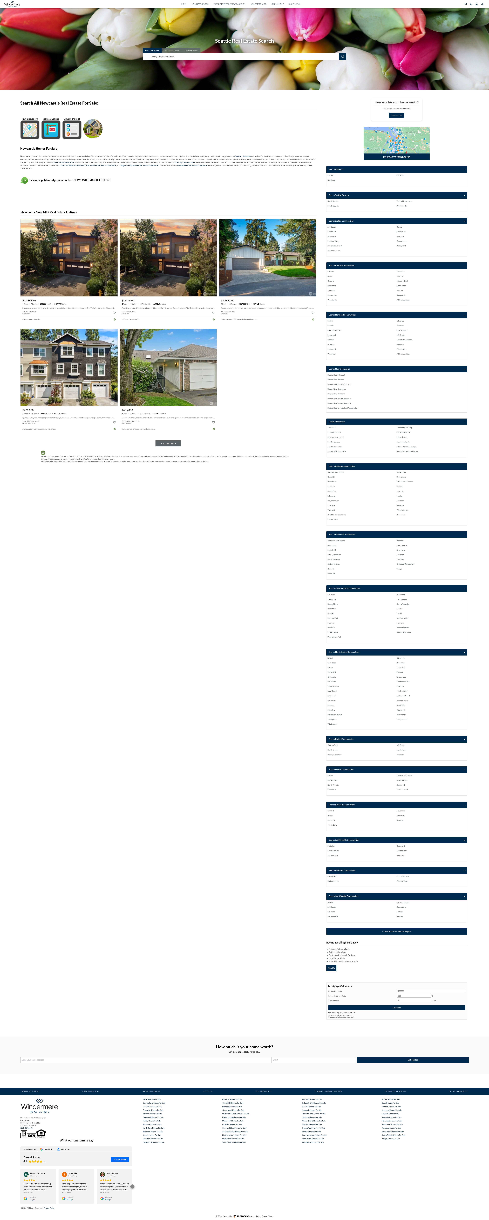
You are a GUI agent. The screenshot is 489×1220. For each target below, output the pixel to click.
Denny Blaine (333, 604)
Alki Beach (332, 227)
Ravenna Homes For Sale (391, 1128)
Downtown (401, 231)
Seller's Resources (151, 1091)
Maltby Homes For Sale (152, 1121)
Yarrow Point (333, 519)
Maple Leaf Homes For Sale (233, 1121)
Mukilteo (331, 344)
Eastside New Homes (336, 437)
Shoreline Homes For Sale (153, 1139)
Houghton (401, 811)
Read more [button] (28, 1192)
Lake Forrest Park (334, 330)
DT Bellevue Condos (405, 482)
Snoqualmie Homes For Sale (313, 1139)
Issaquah (400, 276)
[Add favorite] (114, 312)
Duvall (330, 276)
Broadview (401, 663)
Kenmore (400, 325)
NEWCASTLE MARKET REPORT (92, 180)
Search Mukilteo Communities (342, 870)
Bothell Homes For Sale (391, 1099)
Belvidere (331, 911)
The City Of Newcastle (185, 162)
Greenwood (401, 677)
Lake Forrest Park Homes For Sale (235, 1114)
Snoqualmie (401, 295)
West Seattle (402, 206)
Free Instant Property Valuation (229, 4)
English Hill (332, 550)
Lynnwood (332, 335)
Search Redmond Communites (342, 534)
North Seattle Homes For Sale (234, 1135)
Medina (400, 496)
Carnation (401, 271)
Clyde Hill (331, 477)
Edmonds (400, 321)
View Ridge (401, 715)
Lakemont (331, 496)
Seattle (238, 156)
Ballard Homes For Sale (152, 1099)
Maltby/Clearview (334, 754)
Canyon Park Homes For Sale (154, 1103)
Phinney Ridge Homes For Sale (234, 1128)
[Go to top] (482, 1206)
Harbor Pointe (333, 881)
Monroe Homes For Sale (152, 1124)
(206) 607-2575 (26, 1128)
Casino (330, 775)
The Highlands (333, 686)
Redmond (331, 290)
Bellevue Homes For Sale (232, 1099)
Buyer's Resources (90, 1091)
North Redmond (334, 559)
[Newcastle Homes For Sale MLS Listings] (72, 128)
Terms (264, 1216)
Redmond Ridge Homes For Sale (235, 1131)
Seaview (400, 916)
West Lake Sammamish (337, 515)
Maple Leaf (332, 696)
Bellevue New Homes (336, 472)
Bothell (330, 321)
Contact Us (294, 4)
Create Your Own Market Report (396, 931)
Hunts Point (332, 491)
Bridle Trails (401, 472)
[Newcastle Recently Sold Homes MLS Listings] (50, 128)
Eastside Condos (334, 432)
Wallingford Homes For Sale (153, 1142)
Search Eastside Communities (342, 265)
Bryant (330, 667)
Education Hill (402, 545)
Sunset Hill (401, 710)
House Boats (402, 437)
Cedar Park (401, 667)
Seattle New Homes (335, 446)
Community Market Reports (328, 1091)
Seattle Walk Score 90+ (337, 451)
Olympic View (402, 881)
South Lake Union (404, 632)
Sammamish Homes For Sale (393, 1131)
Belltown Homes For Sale (312, 1099)
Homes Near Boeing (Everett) (339, 398)
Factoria (400, 486)
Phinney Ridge (402, 700)
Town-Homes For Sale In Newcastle (100, 165)
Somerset (400, 505)
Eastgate (331, 486)
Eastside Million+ (403, 432)
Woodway (332, 354)
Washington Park (334, 637)
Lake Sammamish (334, 555)
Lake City (400, 686)
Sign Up (331, 968)
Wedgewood (402, 719)
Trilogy (399, 569)
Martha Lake (401, 750)
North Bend (401, 286)
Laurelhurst (332, 691)
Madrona (331, 623)
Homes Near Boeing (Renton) (339, 403)
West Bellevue (402, 510)
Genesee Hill (333, 916)
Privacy (270, 1216)
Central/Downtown (404, 201)
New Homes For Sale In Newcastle (192, 165)
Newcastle (332, 286)
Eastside (400, 175)
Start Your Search (168, 443)
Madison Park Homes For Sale (234, 1117)
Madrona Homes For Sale (312, 1117)
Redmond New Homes (336, 540)
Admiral (331, 902)
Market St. (332, 820)
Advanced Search (200, 4)
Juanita (330, 815)
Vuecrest (331, 510)
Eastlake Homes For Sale (152, 1106)
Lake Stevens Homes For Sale (313, 1114)
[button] (20, 1186)
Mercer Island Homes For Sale (314, 1121)
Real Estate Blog (258, 4)
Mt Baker (331, 846)
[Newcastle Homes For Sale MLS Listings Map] (29, 128)
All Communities (334, 250)
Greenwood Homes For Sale (233, 1110)
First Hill (331, 613)
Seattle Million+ (403, 442)
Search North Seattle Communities (344, 652)
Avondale (400, 540)
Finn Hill (331, 811)
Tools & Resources (458, 1091)
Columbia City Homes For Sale (314, 1103)
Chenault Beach (403, 876)
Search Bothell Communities (341, 739)
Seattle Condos (334, 442)
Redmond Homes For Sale (153, 1131)
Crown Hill (332, 672)
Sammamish (332, 295)
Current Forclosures (395, 1091)
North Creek (332, 750)
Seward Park (402, 851)
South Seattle (333, 206)
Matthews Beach (403, 696)
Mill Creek (401, 335)
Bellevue (246, 156)
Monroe (331, 340)
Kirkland (331, 281)
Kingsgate (401, 815)
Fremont (400, 672)
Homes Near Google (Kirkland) (339, 384)
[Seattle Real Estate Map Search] (397, 143)
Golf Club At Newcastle (63, 162)
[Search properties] (342, 56)
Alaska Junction (403, 902)
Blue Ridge (332, 663)
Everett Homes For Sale (311, 1106)
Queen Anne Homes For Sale (313, 1128)
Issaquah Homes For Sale (312, 1110)
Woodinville (332, 300)
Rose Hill (331, 569)
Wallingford (401, 246)
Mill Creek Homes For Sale (392, 1121)
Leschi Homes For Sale (390, 1114)
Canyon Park (333, 745)
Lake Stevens (402, 330)
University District (335, 246)
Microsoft (400, 500)
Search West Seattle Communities (343, 896)
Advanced (171, 50)
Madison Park (333, 618)
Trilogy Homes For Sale (391, 1139)
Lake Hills (400, 491)
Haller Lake (332, 681)
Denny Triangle (403, 604)
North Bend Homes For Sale (154, 1128)
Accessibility (255, 1216)
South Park (401, 855)
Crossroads (401, 477)
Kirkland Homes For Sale (152, 1114)
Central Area (402, 599)
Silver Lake (332, 790)
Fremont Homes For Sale (391, 1106)
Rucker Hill (401, 785)
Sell (191, 50)
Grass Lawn (401, 550)
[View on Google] (26, 1174)
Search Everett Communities (341, 769)
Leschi (399, 613)
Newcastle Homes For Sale (392, 1124)
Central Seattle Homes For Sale (314, 1135)
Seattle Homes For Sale (152, 1135)
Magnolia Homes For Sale (392, 1117)
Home (184, 4)
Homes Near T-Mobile (336, 394)
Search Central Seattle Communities (344, 588)
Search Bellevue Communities (342, 466)
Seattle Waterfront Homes (407, 451)
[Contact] (482, 1200)
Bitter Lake (401, 658)
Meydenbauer (333, 500)
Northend (331, 180)
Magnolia (400, 236)
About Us (207, 1091)
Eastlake (400, 609)
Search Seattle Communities (341, 221)
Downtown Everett (404, 775)
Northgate (332, 700)
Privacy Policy (49, 1208)
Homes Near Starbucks (337, 389)
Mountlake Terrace (404, 340)
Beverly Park (332, 876)
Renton (400, 290)
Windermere (332, 724)
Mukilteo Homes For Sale (312, 1124)
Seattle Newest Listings (406, 446)
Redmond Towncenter (406, 564)
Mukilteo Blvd (402, 780)
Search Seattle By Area (339, 195)
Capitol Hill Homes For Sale (232, 1103)
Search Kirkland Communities (342, 804)
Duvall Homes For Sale (390, 1103)
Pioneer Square (403, 627)
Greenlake (332, 236)
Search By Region (336, 169)
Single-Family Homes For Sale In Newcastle (139, 165)
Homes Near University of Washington (343, 408)
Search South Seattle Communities (344, 840)
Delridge (400, 911)
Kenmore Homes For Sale (392, 1110)
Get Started (397, 115)
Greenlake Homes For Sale (153, 1110)
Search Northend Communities (342, 314)
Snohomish (332, 349)
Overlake (331, 505)
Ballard (399, 227)
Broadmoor (401, 594)
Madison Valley (333, 241)
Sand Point (401, 705)
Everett (331, 325)
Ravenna (331, 705)
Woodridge (401, 515)
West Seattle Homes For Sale (234, 1142)
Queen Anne (402, 241)
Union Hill (331, 573)
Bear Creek (332, 545)
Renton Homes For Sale (311, 1131)
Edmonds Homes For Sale (232, 1106)
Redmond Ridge (334, 564)
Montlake (331, 627)
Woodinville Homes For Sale (313, 1142)
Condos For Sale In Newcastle (71, 165)
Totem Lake (332, 825)
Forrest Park (332, 780)
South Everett (402, 790)
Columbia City (333, 851)
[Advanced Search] (93, 128)
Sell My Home (277, 4)
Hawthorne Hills (403, 681)
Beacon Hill (401, 846)
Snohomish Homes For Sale (233, 1139)
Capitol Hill (332, 231)
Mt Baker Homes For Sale (232, 1124)
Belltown (331, 594)
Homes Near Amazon (336, 379)
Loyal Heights (402, 691)
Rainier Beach (333, 855)
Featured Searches (337, 421)
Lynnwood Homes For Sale (153, 1117)
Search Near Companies (339, 369)
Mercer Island (402, 281)
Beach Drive (401, 907)
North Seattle (333, 201)
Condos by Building (404, 428)
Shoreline (400, 344)
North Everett (333, 785)
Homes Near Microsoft (336, 375)
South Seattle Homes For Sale (393, 1135)
